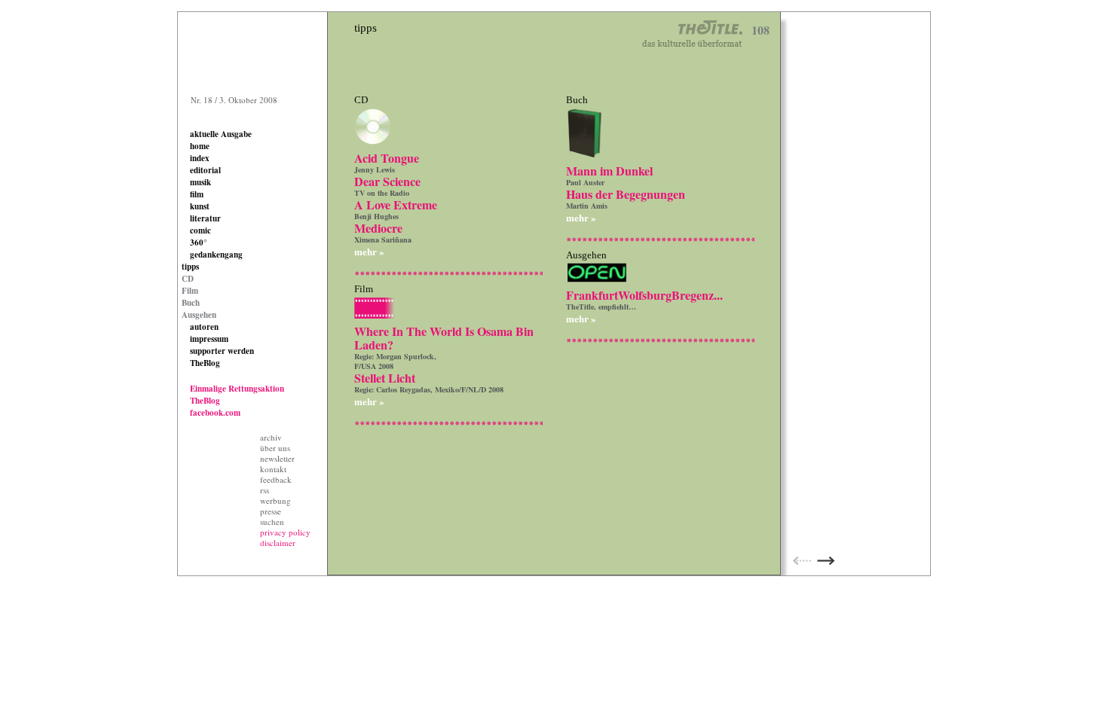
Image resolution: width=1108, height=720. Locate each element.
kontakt (273, 468)
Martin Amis (587, 205)
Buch (191, 303)
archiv (271, 437)
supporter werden (222, 351)
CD (188, 279)
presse (270, 511)
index (200, 158)
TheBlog (205, 363)
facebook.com (215, 413)
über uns (275, 447)
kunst (200, 206)
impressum (209, 339)
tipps (190, 267)
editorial (205, 170)
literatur (205, 218)
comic (200, 230)
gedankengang (216, 255)
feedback (276, 479)
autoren (204, 327)
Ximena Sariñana (383, 239)
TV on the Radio (381, 193)
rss (264, 490)
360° (198, 242)
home (200, 146)
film (197, 194)
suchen (272, 521)
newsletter (277, 458)
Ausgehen (199, 315)
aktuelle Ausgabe (221, 134)
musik (200, 182)
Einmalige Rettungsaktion (237, 389)
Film (190, 291)
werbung (275, 500)
